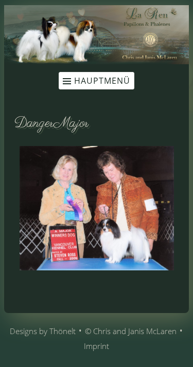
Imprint (96, 346)
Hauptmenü (102, 80)
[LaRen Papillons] (96, 61)
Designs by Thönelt (43, 331)
